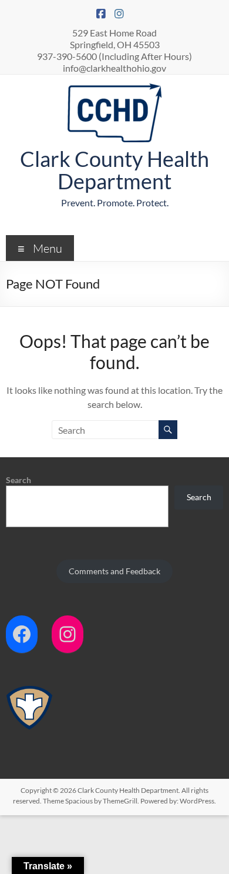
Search (18, 480)
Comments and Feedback (114, 571)
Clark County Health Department (114, 170)
